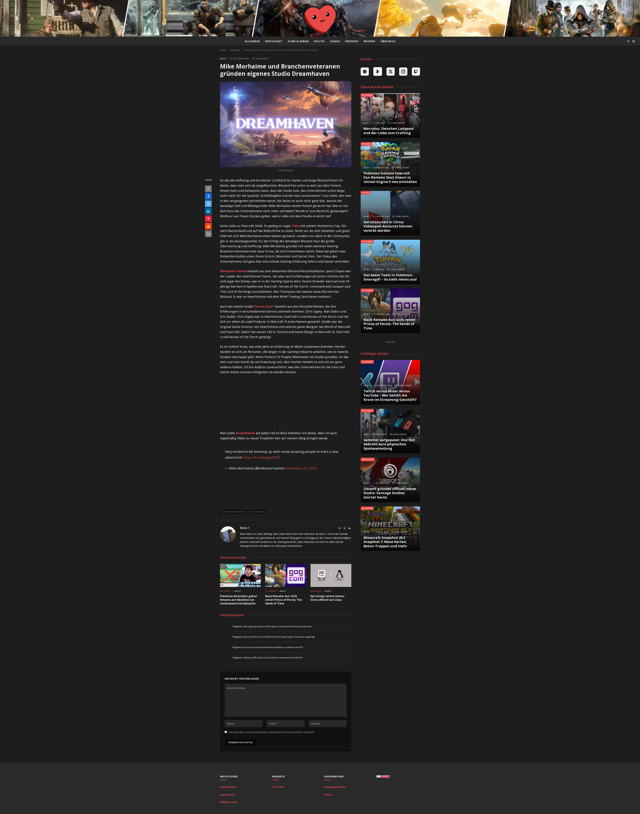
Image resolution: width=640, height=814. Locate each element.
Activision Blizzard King (234, 511)
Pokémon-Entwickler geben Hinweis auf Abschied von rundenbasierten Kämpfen (238, 599)
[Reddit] (208, 226)
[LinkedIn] (208, 211)
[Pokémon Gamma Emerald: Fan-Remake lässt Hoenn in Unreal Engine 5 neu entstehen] (390, 164)
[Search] (633, 41)
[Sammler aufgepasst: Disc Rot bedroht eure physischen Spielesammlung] (390, 431)
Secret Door (264, 306)
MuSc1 (223, 58)
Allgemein (252, 41)
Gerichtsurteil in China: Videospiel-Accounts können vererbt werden (388, 226)
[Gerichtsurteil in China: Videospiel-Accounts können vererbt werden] (390, 213)
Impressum (227, 794)
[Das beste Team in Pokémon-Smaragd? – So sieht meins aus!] (390, 262)
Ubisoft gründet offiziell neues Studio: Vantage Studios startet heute (390, 493)
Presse (328, 794)
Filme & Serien (298, 41)
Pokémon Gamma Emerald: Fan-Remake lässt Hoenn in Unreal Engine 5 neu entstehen (390, 177)
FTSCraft (278, 787)
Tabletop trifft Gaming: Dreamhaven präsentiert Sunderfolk (273, 657)
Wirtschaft (274, 41)
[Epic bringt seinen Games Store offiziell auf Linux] (330, 575)
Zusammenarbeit (335, 787)
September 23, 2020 (300, 468)
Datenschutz (228, 787)
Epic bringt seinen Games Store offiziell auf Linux (327, 598)
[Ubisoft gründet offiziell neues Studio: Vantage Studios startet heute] (390, 480)
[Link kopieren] (208, 189)
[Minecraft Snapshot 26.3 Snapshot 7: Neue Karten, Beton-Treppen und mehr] (390, 528)
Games (233, 271)
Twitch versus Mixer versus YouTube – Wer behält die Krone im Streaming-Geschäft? (390, 395)
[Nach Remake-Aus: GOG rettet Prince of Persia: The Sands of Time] (285, 575)
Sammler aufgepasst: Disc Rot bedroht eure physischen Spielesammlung (389, 444)
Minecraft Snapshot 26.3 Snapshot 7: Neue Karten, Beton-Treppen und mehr (385, 541)
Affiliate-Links (228, 802)
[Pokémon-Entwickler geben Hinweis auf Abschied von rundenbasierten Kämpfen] (240, 575)
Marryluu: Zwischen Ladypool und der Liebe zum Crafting (389, 130)
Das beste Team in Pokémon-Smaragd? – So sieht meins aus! (390, 277)
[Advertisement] (285, 402)
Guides (335, 41)
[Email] (208, 234)
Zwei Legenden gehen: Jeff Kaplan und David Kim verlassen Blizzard (277, 626)
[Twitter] (208, 204)
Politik (319, 41)
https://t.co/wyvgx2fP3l (261, 457)
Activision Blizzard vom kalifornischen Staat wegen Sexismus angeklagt (279, 636)
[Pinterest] (208, 219)
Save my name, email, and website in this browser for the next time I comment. (271, 732)
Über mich (388, 41)
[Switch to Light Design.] (628, 41)
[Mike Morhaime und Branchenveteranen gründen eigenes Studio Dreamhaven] (285, 124)
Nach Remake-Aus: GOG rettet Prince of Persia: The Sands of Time (283, 599)
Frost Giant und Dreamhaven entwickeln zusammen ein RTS (273, 647)
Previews (351, 41)
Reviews (369, 41)
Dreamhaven (245, 433)
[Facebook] (208, 196)
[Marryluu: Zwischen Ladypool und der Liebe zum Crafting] (390, 115)
